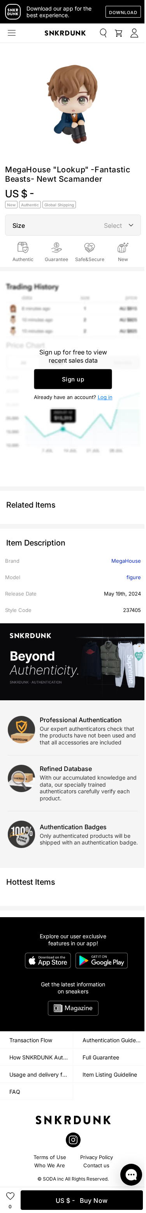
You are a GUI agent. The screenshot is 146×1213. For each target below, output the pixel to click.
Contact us (96, 1165)
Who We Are (49, 1165)
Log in (105, 397)
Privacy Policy (96, 1157)
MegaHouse (126, 561)
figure (134, 577)
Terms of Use (49, 1157)
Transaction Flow (30, 1040)
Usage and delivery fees (40, 1074)
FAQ (14, 1091)
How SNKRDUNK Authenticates (41, 1057)
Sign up (73, 379)
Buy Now (82, 1200)
